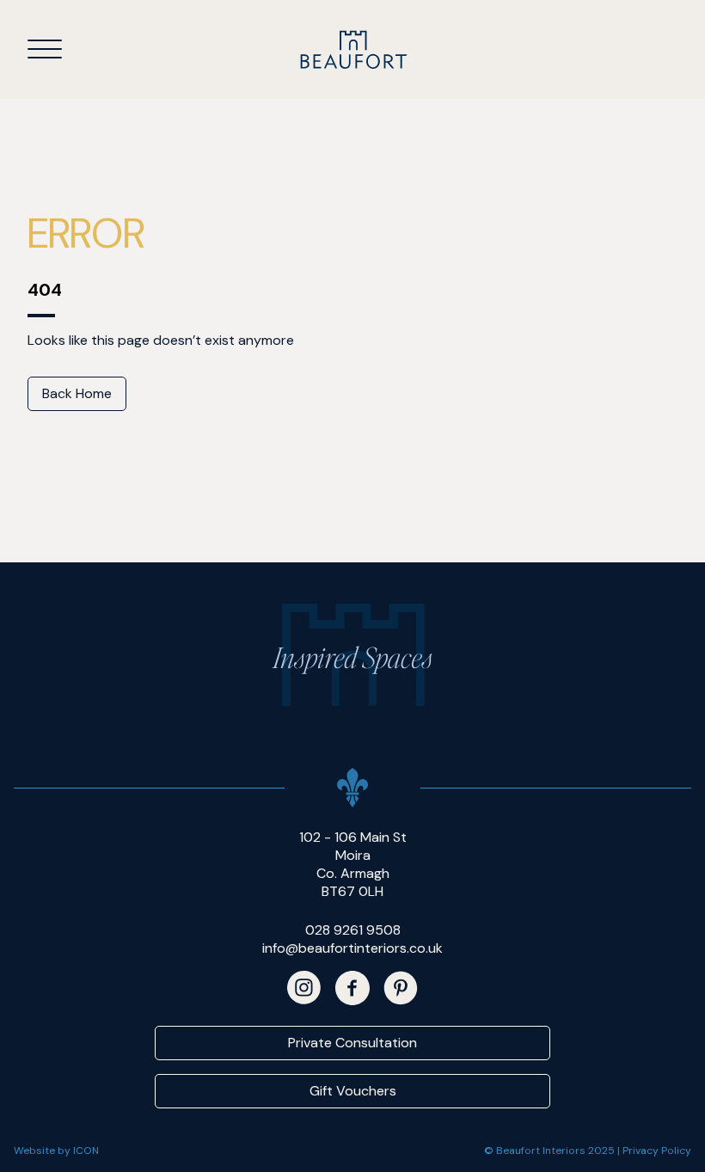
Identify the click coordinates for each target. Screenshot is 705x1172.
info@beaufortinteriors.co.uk (352, 948)
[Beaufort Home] (352, 49)
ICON (86, 1150)
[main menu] (45, 48)
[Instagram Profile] (304, 988)
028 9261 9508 (353, 930)
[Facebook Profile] (352, 988)
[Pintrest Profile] (400, 988)
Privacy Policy (656, 1150)
